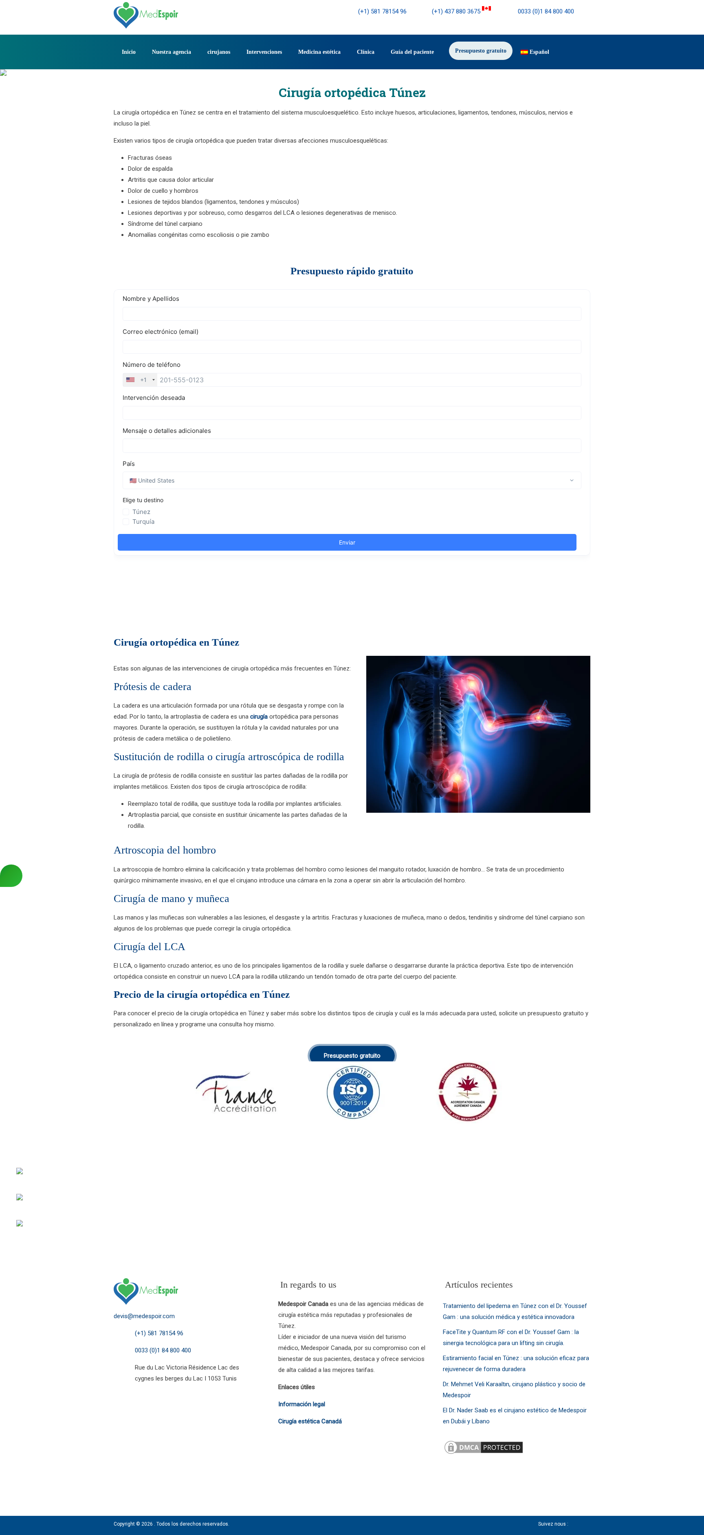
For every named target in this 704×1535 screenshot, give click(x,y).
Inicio (129, 52)
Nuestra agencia (171, 52)
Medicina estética (319, 52)
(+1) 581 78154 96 (382, 11)
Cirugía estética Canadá (310, 1421)
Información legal (301, 1404)
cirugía (259, 716)
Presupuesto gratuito (480, 51)
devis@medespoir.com (144, 1316)
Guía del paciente (412, 52)
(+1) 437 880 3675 (457, 11)
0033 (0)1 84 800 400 (545, 11)
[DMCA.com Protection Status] (483, 1444)
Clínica (365, 52)
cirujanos (218, 52)
